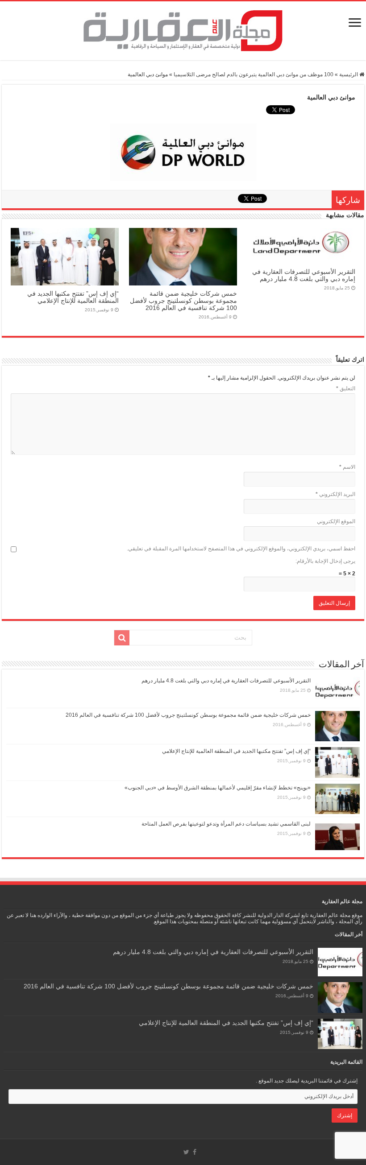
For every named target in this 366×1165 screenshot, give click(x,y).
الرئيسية (349, 74)
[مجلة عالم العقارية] (183, 30)
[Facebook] (194, 1152)
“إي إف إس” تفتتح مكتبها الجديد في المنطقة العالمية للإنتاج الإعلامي (73, 297)
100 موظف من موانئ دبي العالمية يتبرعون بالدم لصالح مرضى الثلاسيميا (253, 74)
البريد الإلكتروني (335, 494)
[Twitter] (186, 1152)
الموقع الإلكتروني (336, 521)
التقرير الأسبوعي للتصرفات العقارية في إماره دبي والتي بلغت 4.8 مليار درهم (303, 275)
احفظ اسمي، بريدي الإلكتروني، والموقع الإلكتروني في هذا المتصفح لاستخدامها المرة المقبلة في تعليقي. (241, 548)
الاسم (347, 467)
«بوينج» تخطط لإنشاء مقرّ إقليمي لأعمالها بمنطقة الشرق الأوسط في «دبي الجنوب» (218, 788)
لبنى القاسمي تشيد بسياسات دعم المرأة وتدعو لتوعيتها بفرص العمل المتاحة (226, 824)
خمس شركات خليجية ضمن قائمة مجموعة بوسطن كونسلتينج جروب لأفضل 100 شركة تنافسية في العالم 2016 (183, 300)
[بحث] (121, 637)
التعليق (345, 388)
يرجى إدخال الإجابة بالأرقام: (325, 561)
